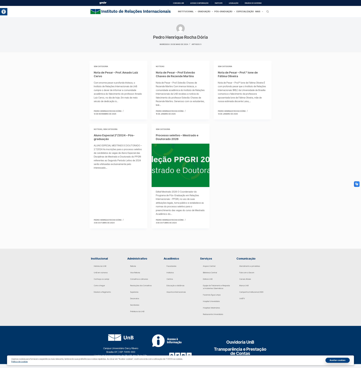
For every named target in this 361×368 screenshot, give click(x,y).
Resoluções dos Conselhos (141, 285)
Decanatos (134, 298)
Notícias (160, 66)
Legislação (233, 3)
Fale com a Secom (246, 272)
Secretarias (134, 305)
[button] (3, 11)
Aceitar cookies (337, 360)
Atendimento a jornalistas (249, 266)
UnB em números (101, 272)
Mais (257, 11)
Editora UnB (207, 279)
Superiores (134, 292)
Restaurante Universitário (213, 314)
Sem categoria (101, 66)
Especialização (245, 11)
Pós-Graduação (223, 11)
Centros (170, 279)
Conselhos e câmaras (139, 279)
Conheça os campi (101, 279)
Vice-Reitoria (135, 272)
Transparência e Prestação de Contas (240, 351)
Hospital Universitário (211, 301)
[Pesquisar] (268, 11)
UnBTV (242, 298)
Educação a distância (175, 285)
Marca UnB (243, 285)
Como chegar (99, 285)
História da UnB (100, 266)
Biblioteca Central (210, 272)
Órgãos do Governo (253, 3)
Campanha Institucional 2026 (251, 292)
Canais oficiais (245, 279)
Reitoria (133, 266)
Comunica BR (178, 3)
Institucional (186, 11)
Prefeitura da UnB (137, 311)
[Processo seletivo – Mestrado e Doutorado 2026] (180, 165)
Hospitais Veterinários (211, 308)
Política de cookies (19, 361)
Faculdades (171, 266)
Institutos (170, 272)
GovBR (102, 3)
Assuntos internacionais (176, 292)
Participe (219, 3)
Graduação (204, 11)
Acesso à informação (199, 3)
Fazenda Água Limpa (212, 295)
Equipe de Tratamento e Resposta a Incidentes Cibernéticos (216, 286)
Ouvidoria (240, 342)
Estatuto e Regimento (102, 292)
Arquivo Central (209, 266)
